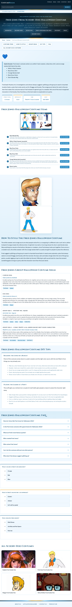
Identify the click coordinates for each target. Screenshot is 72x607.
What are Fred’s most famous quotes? (36, 432)
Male (54, 1)
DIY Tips (42, 44)
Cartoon (8, 40)
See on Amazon (65, 136)
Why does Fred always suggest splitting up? (36, 456)
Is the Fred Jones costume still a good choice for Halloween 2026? (36, 427)
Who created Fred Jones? (36, 438)
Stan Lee (10, 530)
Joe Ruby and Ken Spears (14, 526)
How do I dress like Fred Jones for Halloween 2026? (36, 421)
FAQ (49, 44)
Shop (69, 1)
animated (8, 30)
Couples (63, 1)
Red (9, 475)
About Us (18, 604)
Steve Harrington (21, 340)
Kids (58, 1)
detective (29, 30)
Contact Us (43, 604)
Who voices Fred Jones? (36, 444)
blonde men (19, 30)
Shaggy (11, 304)
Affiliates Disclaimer (30, 604)
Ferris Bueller (13, 340)
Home (3, 40)
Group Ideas (33, 44)
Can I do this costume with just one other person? (36, 450)
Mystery (57, 30)
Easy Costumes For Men (43, 30)
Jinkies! (10, 500)
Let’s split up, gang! (13, 505)
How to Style (21, 44)
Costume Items (8, 44)
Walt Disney (11, 522)
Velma (16, 321)
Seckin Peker (21, 11)
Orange (10, 471)
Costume (8, 3)
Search (67, 7)
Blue (9, 479)
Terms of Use (53, 604)
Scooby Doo (36, 34)
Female (49, 1)
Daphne (11, 288)
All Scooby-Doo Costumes (12, 48)
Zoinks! (10, 496)
